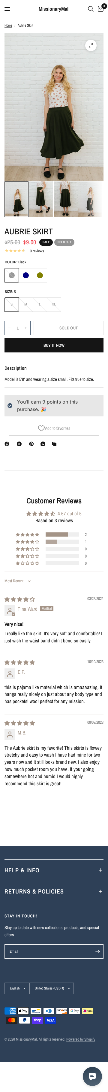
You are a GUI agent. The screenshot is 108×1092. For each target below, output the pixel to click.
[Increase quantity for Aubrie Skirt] (25, 328)
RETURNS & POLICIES (34, 891)
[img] (19, 599)
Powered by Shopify (80, 1039)
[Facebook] (8, 444)
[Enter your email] (98, 951)
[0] (100, 9)
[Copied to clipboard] (55, 444)
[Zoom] (91, 45)
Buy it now (54, 345)
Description (15, 368)
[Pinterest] (32, 444)
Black (11, 275)
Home (8, 25)
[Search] (91, 9)
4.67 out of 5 (70, 513)
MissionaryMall (54, 9)
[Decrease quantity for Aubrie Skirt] (9, 328)
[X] (20, 444)
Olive (40, 275)
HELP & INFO (22, 870)
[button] (28, 534)
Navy (26, 275)
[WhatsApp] (44, 444)
